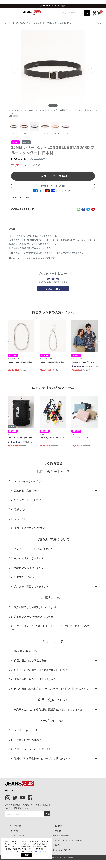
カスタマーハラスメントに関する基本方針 (67, 840)
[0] (99, 13)
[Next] (91, 69)
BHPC (73, 434)
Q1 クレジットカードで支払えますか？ (31, 548)
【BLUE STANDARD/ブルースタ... (20, 362)
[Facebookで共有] (83, 209)
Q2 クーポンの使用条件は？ (25, 739)
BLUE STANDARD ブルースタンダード (29, 23)
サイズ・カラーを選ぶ (53, 176)
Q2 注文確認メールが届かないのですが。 (32, 616)
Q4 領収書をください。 (22, 577)
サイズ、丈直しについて (20, 197)
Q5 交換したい (17, 518)
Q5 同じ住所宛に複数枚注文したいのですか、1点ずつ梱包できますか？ (49, 688)
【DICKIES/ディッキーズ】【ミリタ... (53, 438)
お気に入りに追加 (53, 186)
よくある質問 (57, 826)
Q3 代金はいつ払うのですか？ (26, 567)
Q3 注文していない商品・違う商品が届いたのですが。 (40, 669)
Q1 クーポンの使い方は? (23, 730)
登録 (47, 813)
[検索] (87, 13)
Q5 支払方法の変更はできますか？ (29, 586)
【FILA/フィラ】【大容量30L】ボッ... (21, 438)
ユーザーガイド (13, 831)
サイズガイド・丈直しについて (18, 835)
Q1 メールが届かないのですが (26, 481)
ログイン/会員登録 (14, 826)
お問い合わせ (57, 845)
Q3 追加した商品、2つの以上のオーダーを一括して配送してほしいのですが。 (49, 628)
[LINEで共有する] (78, 209)
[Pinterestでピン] (93, 209)
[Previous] (14, 69)
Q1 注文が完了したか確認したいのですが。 (33, 607)
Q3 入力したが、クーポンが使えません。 (32, 749)
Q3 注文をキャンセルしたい (25, 499)
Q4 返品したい (17, 509)
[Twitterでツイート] (88, 209)
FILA (9, 434)
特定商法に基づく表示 (61, 835)
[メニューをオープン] (6, 13)
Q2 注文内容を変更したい (24, 490)
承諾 (26, 855)
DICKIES (43, 434)
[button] (8, 341)
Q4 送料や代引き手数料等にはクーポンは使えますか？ (40, 758)
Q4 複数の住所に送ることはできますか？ (32, 679)
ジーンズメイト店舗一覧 (61, 850)
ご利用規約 (57, 831)
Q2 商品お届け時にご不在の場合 (27, 660)
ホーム (8, 23)
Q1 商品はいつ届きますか (23, 651)
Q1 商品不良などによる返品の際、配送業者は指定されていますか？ (47, 709)
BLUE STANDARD (18, 159)
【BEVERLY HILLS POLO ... (81, 438)
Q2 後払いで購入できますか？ (26, 558)
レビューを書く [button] (53, 288)
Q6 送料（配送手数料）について (27, 527)
